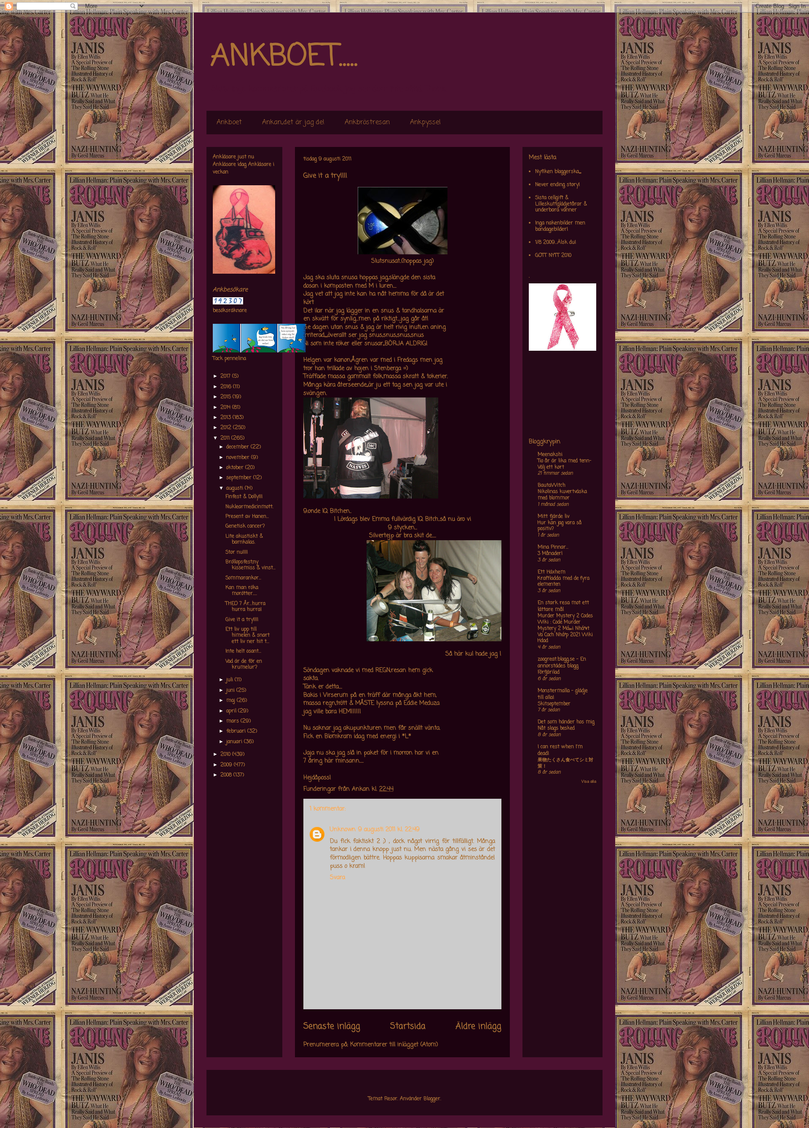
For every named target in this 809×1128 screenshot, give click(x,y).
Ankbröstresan (367, 122)
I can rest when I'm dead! (560, 750)
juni (231, 690)
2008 (226, 775)
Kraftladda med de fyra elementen (563, 582)
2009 (227, 765)
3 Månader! (550, 553)
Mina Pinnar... (553, 547)
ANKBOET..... (284, 57)
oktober (235, 468)
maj (231, 700)
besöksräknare (230, 311)
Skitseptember (554, 704)
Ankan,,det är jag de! (293, 122)
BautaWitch (551, 485)
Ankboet (229, 122)
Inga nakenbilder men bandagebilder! (560, 226)
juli (230, 680)
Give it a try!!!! (241, 620)
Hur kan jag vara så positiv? (559, 526)
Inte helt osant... (243, 651)
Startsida (408, 1026)
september (239, 478)
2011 (225, 438)
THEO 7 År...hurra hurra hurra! (245, 606)
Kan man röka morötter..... (241, 590)
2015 (226, 397)
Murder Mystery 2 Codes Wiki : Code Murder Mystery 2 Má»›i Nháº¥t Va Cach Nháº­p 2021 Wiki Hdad (565, 628)
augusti (235, 488)
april (232, 711)
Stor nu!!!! (236, 552)
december (238, 447)
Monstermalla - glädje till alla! (563, 694)
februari (236, 731)
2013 (226, 417)
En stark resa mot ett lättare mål (563, 606)
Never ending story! (557, 185)
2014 (226, 407)
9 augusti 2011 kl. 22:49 (389, 829)
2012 (226, 428)
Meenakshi (550, 455)
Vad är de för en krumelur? (243, 664)
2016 (226, 387)
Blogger (431, 1099)
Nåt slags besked (556, 728)
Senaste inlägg (331, 1026)
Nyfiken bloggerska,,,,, (558, 172)
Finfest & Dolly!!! (244, 497)
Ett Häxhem (551, 572)
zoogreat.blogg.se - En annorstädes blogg (562, 663)
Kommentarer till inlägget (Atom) (394, 1044)
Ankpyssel (425, 122)
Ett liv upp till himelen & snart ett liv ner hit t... (247, 635)
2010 (226, 754)
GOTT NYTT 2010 (553, 255)
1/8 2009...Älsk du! (555, 242)
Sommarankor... (243, 578)
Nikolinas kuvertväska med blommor (562, 495)
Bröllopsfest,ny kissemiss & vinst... (250, 565)
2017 (226, 376)
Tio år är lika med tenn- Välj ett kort (564, 464)
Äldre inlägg (478, 1026)
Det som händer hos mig (566, 722)
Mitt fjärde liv (554, 516)
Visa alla (588, 781)
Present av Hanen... (247, 516)
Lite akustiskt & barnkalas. (244, 539)
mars (233, 721)
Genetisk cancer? (245, 526)
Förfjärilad (549, 672)
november (238, 457)
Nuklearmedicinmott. (249, 507)
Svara (337, 877)
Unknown (343, 829)
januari (235, 742)
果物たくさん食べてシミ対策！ (565, 763)
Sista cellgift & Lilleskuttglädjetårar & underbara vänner (561, 204)
